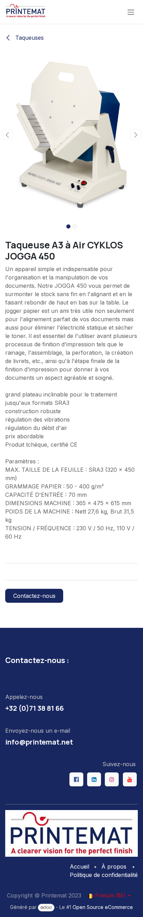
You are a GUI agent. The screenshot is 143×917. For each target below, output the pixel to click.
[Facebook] (76, 779)
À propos (113, 866)
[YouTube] (130, 779)
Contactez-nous (34, 595)
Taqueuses (29, 37)
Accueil (79, 866)
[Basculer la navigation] (131, 12)
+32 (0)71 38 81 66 (34, 708)
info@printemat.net (39, 742)
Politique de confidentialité (104, 874)
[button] (7, 134)
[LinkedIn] (94, 779)
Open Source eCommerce (103, 907)
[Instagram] (112, 779)
